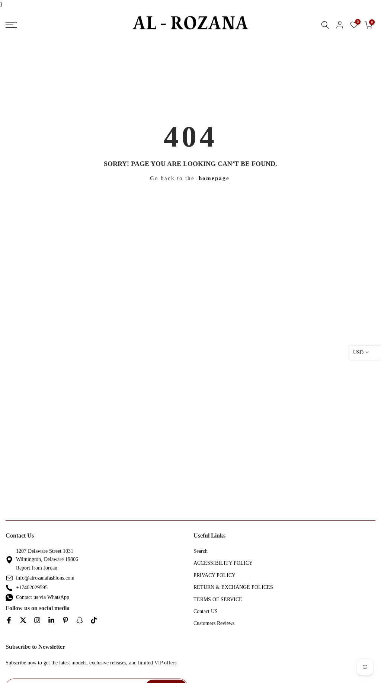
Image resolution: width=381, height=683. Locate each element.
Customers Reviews (213, 623)
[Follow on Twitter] (23, 620)
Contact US (205, 611)
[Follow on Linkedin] (51, 620)
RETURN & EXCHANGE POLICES (233, 587)
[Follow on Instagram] (37, 620)
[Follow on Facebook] (9, 620)
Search (200, 551)
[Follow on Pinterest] (65, 620)
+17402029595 (32, 587)
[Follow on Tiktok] (93, 620)
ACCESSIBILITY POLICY (223, 563)
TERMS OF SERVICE (217, 599)
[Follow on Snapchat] (79, 620)
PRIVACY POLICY (214, 575)
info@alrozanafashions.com (45, 578)
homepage (214, 178)
